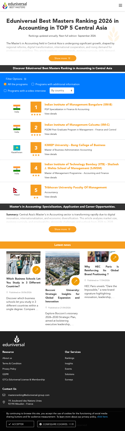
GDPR (5, 374)
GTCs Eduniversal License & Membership (23, 379)
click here (102, 417)
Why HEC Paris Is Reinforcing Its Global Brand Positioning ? (101, 270)
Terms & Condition (11, 363)
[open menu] (120, 5)
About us (7, 358)
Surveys (69, 379)
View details (51, 113)
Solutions (69, 374)
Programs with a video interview (27, 91)
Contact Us (9, 389)
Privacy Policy (9, 369)
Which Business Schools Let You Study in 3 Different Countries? (23, 283)
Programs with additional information (57, 84)
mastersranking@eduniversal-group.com (28, 395)
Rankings (69, 358)
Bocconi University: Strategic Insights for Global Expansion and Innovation (62, 296)
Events (68, 369)
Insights (69, 363)
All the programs (18, 84)
